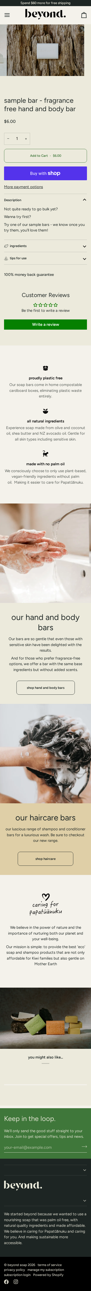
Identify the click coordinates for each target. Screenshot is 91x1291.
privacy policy (14, 1270)
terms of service (50, 1265)
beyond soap (17, 1265)
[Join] (83, 1147)
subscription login (17, 1275)
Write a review (45, 324)
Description (12, 200)
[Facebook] (6, 1282)
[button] (45, 1170)
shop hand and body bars (45, 688)
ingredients (18, 246)
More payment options (23, 187)
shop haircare (45, 859)
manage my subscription (46, 1270)
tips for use (18, 258)
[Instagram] (16, 1282)
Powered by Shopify (48, 1275)
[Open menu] (11, 15)
